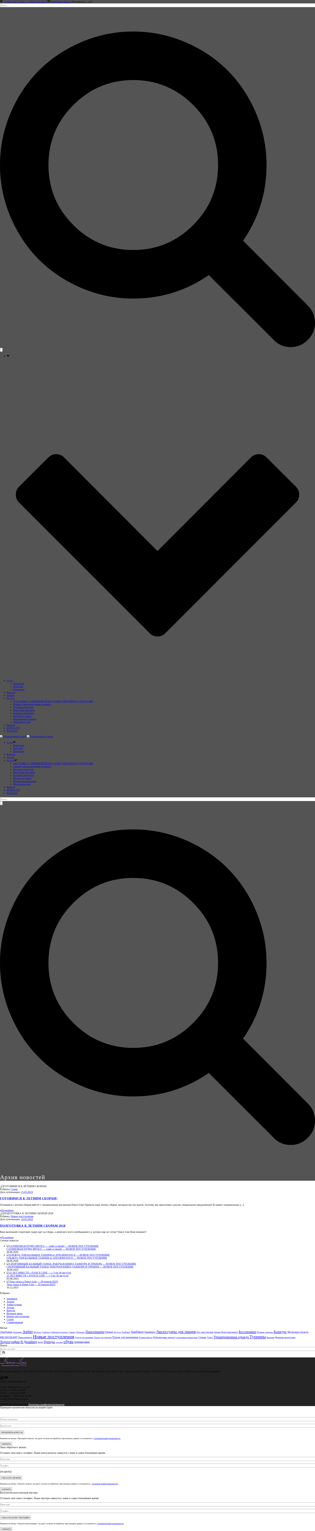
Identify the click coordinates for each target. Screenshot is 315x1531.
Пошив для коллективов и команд (32, 704)
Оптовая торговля (23, 707)
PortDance (126, 1332)
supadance (12, 1298)
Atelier (28, 1332)
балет (40, 1342)
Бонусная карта (229, 1332)
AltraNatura (6, 1332)
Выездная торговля (24, 710)
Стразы (202, 1337)
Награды (18, 686)
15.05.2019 (27, 1192)
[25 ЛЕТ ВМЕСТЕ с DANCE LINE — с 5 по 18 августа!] (39, 1272)
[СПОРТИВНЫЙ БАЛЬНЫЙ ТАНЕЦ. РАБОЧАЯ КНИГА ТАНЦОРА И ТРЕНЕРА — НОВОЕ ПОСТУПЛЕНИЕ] (71, 1263)
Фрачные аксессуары (285, 1337)
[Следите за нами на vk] (6, 1378)
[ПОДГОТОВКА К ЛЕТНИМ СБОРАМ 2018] (0, 1213)
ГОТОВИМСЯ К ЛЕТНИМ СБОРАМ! (28, 1198)
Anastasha (17, 1332)
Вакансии (18, 683)
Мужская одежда (297, 1332)
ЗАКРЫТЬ (6, 1443)
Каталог (11, 692)
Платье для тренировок (125, 1337)
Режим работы (146, 1337)
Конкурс (280, 1332)
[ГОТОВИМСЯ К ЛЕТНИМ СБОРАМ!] (0, 1186)
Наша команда (25, 1337)
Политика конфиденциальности (46, 1404)
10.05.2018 (27, 1219)
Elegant (109, 1332)
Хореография (10, 1342)
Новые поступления (22, 1216)
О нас (10, 680)
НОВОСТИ (13, 728)
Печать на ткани (22, 716)
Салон (14, 1189)
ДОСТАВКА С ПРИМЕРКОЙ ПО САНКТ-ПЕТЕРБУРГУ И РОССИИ (53, 701)
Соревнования (15, 1322)
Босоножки (247, 1332)
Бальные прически (23, 713)
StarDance (137, 1332)
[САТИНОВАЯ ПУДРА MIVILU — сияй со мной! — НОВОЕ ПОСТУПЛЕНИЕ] (53, 1246)
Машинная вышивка (24, 719)
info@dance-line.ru (61, 1)
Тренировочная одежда (231, 1337)
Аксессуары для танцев (176, 1331)
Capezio (72, 1332)
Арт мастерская (204, 1332)
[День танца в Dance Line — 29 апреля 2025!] (32, 1281)
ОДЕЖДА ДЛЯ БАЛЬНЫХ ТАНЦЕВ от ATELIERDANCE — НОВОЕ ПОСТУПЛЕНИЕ (57, 1257)
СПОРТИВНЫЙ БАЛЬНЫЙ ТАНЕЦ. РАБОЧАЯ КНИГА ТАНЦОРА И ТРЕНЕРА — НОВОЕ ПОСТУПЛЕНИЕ (70, 1266)
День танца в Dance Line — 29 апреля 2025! (31, 1284)
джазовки (59, 1342)
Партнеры (18, 689)
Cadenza (46, 1332)
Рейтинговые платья (164, 1337)
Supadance (150, 1332)
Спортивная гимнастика (186, 1337)
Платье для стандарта (103, 1337)
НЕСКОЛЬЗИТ (9, 1337)
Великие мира (14, 1313)
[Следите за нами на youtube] (2, 1378)
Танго (210, 1337)
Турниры (258, 1336)
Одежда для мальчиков (84, 1337)
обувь (68, 1341)
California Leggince (59, 1332)
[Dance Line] (26, 736)
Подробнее (7, 1210)
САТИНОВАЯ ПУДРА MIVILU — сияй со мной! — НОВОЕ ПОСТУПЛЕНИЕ (51, 1249)
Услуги (10, 698)
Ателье (10, 695)
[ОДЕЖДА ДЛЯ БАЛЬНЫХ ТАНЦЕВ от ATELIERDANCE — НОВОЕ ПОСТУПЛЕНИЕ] (58, 1255)
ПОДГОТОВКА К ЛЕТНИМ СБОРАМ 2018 (33, 1225)
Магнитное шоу (22, 722)
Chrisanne (80, 1332)
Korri (119, 1332)
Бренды (11, 725)
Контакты (12, 731)
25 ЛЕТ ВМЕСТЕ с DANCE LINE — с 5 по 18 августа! (38, 1275)
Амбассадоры (14, 1304)
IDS (115, 1332)
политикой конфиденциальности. (107, 1438)
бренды (49, 1342)
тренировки (82, 1342)
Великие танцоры (265, 1332)
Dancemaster (95, 1332)
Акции (10, 1301)
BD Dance (37, 1332)
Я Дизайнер (28, 1342)
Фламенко (270, 1337)
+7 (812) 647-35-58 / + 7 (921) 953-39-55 (25, 1)
